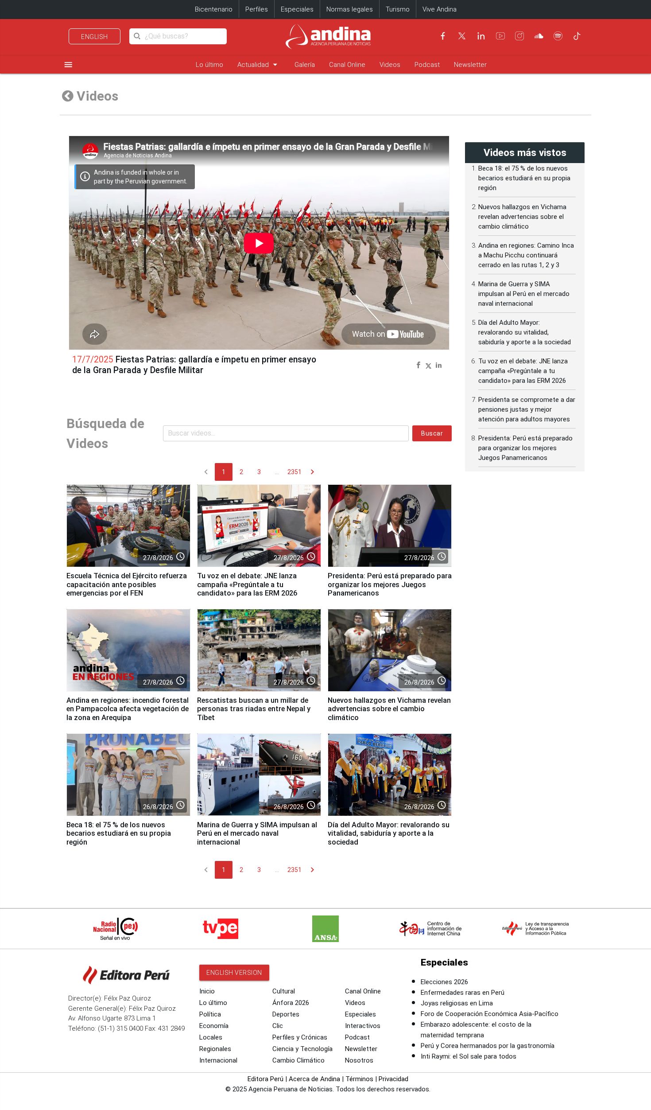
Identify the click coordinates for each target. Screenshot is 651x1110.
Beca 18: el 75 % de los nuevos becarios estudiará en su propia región (118, 834)
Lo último (209, 65)
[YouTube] (500, 36)
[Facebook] (443, 36)
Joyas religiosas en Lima (457, 1003)
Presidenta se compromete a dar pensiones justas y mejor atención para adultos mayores (526, 409)
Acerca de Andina (314, 1079)
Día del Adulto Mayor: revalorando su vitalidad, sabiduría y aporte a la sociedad (389, 834)
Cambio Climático (298, 1060)
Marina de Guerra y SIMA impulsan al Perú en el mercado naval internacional (257, 834)
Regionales (215, 1049)
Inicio (207, 991)
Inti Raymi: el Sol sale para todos (468, 1056)
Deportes (285, 1014)
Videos (390, 65)
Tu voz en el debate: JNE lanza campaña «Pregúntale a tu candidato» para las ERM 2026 (247, 585)
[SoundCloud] (539, 36)
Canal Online (347, 65)
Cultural (283, 991)
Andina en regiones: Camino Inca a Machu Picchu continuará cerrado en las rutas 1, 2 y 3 (526, 255)
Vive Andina (439, 9)
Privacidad (393, 1079)
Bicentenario (213, 9)
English (94, 36)
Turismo (398, 9)
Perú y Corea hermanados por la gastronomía (487, 1046)
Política (210, 1014)
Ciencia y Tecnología (302, 1049)
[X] (462, 36)
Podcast (427, 65)
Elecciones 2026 (444, 982)
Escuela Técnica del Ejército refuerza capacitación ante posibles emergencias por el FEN (126, 585)
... (277, 471)
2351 (294, 471)
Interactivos (362, 1026)
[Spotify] (558, 36)
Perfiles (256, 9)
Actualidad (258, 64)
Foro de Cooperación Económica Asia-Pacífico (489, 1014)
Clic (277, 1026)
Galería (304, 65)
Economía (214, 1026)
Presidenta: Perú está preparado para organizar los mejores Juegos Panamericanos (390, 585)
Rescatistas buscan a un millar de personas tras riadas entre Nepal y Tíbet (253, 709)
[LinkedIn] (481, 36)
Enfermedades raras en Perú (462, 993)
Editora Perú (265, 1079)
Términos (359, 1079)
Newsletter (470, 65)
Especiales (297, 9)
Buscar (432, 433)
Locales (210, 1037)
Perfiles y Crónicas (299, 1037)
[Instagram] (519, 36)
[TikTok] (577, 36)
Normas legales (349, 9)
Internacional (218, 1060)
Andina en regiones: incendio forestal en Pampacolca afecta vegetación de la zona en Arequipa (127, 709)
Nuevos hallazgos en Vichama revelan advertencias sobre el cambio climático (389, 709)
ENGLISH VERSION (234, 972)
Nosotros (359, 1060)
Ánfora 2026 (290, 1003)
